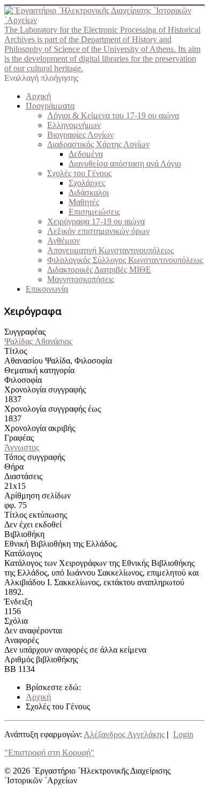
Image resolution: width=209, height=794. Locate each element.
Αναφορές (21, 640)
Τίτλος (15, 351)
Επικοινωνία (47, 288)
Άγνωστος (21, 447)
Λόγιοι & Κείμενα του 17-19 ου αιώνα (113, 115)
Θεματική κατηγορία (39, 370)
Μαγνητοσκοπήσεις (80, 279)
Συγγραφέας (25, 331)
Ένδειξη (18, 601)
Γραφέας (19, 437)
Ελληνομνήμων (74, 125)
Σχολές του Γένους (79, 173)
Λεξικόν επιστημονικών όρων (98, 231)
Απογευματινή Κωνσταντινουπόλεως (110, 250)
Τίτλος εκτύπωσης (35, 514)
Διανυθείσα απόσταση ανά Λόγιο (125, 163)
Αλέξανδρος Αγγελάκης (124, 734)
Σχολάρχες (87, 182)
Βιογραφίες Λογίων (80, 134)
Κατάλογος (23, 553)
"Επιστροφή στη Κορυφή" (49, 752)
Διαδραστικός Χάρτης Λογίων (98, 144)
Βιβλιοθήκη (24, 534)
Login (183, 734)
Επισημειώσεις (94, 211)
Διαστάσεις (23, 476)
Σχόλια (16, 620)
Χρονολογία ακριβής (39, 428)
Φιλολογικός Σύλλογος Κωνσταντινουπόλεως (125, 259)
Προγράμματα (50, 105)
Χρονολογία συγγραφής (45, 389)
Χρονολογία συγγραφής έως (52, 408)
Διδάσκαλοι (89, 192)
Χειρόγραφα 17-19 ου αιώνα (96, 221)
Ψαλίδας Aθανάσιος (38, 341)
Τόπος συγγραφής (34, 457)
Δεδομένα (86, 153)
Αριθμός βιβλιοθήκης (41, 659)
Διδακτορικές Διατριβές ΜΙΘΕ (99, 269)
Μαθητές (84, 202)
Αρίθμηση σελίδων (37, 495)
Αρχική (38, 96)
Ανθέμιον (63, 240)
